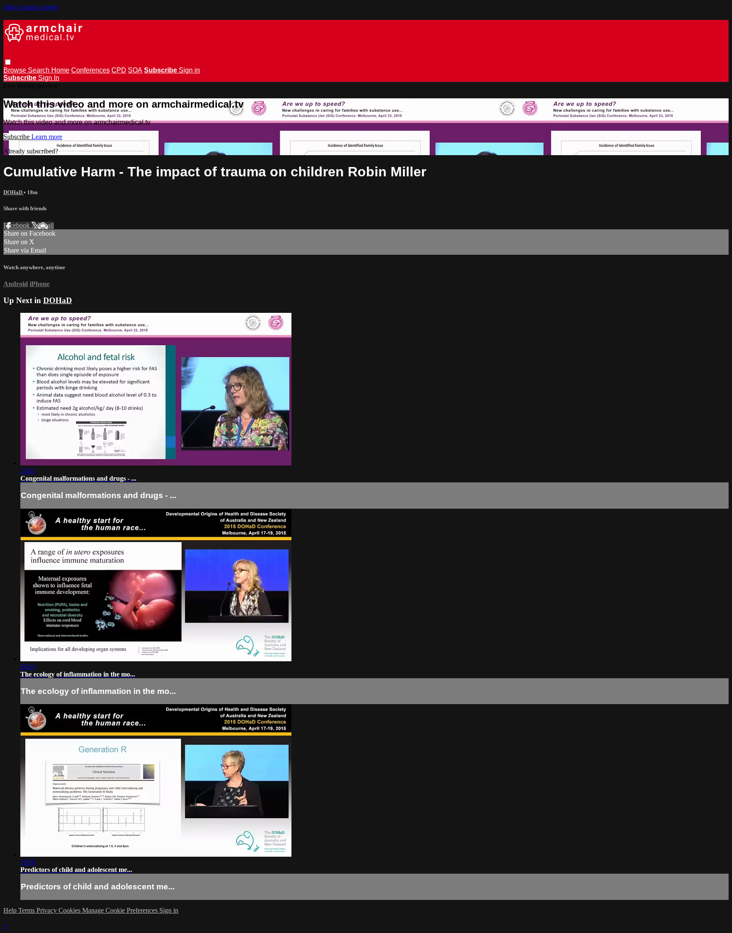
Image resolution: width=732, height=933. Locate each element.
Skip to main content (30, 7)
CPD (118, 70)
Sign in (189, 70)
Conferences (90, 70)
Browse (15, 70)
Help (10, 910)
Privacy (47, 910)
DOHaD (13, 192)
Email (46, 225)
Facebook (17, 225)
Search (39, 70)
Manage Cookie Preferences (120, 910)
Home (60, 70)
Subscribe (17, 136)
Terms (27, 910)
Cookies (70, 910)
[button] (8, 62)
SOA (135, 70)
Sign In (48, 77)
